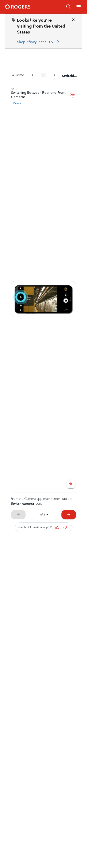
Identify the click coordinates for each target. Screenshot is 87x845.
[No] (65, 527)
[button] (68, 7)
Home (19, 75)
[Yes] (57, 527)
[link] (39, 42)
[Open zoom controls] (71, 484)
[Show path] (43, 75)
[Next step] (43, 299)
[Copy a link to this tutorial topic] (73, 95)
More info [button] (19, 103)
